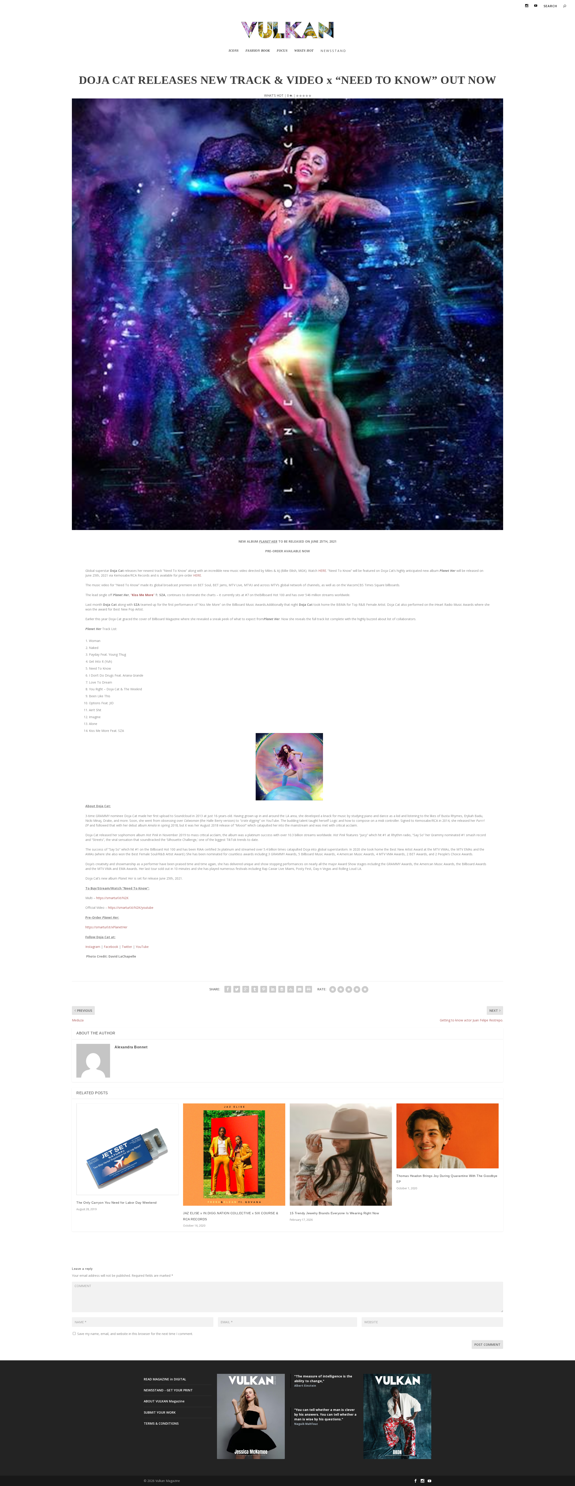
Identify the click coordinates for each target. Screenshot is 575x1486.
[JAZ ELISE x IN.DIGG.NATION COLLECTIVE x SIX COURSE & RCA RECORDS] (234, 1154)
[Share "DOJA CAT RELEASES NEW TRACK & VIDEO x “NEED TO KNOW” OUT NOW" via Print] (308, 989)
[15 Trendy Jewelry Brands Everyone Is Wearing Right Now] (341, 1154)
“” (143, 595)
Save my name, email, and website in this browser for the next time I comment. (135, 1334)
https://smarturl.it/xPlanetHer (106, 927)
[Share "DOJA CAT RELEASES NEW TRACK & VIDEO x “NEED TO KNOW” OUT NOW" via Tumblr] (254, 989)
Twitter (127, 947)
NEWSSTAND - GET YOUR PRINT (168, 1390)
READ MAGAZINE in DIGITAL (165, 1379)
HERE (322, 570)
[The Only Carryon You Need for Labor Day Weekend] (127, 1149)
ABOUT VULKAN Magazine (164, 1401)
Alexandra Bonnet (131, 1047)
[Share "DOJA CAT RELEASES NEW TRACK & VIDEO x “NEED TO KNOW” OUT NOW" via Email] (299, 989)
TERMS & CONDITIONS (161, 1423)
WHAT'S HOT (273, 95)
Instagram (92, 947)
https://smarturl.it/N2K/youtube (130, 907)
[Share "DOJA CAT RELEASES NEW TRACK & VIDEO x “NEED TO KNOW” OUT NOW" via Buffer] (281, 989)
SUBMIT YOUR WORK (160, 1412)
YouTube (142, 947)
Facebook (111, 947)
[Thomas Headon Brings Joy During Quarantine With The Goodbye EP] (447, 1135)
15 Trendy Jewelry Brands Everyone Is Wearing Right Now (334, 1213)
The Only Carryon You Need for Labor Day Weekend (116, 1202)
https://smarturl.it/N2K (112, 898)
